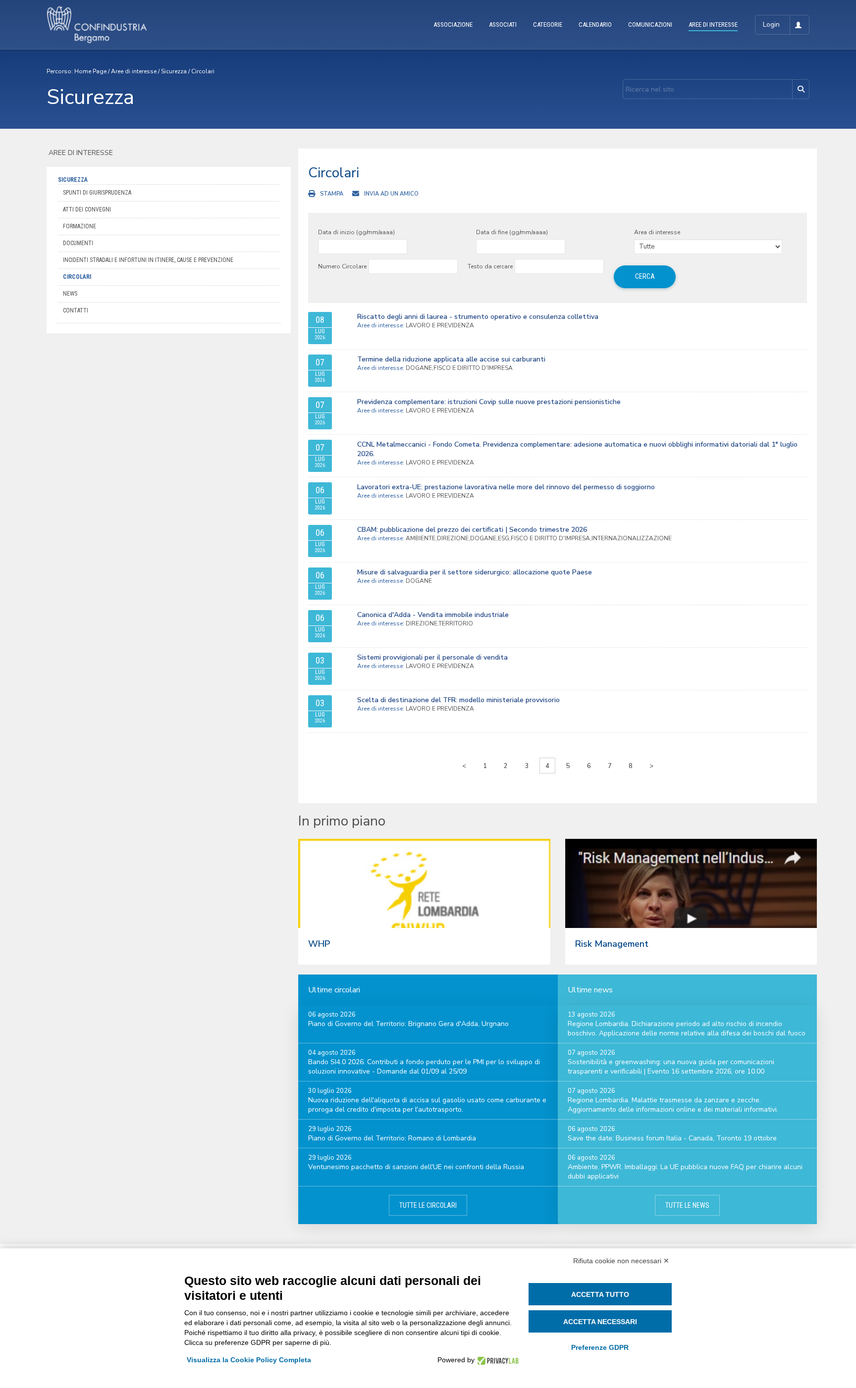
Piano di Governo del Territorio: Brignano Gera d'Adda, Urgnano (408, 1023)
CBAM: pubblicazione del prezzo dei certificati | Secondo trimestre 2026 (472, 529)
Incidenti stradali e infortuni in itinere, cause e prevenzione (148, 260)
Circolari (202, 71)
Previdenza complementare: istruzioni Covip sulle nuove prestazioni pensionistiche (489, 402)
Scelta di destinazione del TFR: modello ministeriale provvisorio (458, 700)
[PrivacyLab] (497, 1360)
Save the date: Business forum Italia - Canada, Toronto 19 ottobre (672, 1138)
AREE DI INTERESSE (713, 24)
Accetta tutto (600, 1294)
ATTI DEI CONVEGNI (87, 209)
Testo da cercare (490, 266)
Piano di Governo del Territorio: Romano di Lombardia (392, 1138)
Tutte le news (687, 1205)
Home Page (90, 71)
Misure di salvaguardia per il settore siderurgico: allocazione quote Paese (474, 572)
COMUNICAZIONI (650, 24)
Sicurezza (174, 71)
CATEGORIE (547, 24)
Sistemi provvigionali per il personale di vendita (432, 657)
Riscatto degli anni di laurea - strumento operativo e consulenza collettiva (477, 316)
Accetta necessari (600, 1322)
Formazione (79, 226)
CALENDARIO (595, 24)
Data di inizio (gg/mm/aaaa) (356, 232)
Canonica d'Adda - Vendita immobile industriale (433, 614)
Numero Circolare (342, 266)
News (70, 293)
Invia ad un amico (391, 194)
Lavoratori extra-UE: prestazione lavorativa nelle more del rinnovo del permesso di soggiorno (506, 487)
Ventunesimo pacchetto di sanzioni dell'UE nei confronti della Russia (416, 1167)
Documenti (78, 243)
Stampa (331, 194)
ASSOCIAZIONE (453, 24)
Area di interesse (657, 232)
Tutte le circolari (428, 1205)
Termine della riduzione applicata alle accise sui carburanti (451, 359)
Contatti (75, 310)
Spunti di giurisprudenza (97, 192)
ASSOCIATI (503, 24)
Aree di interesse (134, 71)
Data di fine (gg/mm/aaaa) (512, 232)
